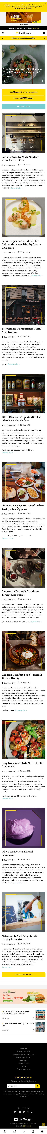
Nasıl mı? (35, 28)
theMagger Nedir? (23, 1051)
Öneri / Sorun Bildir (23, 1069)
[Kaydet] (33, 1018)
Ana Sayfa (23, 1049)
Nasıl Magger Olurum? (23, 1057)
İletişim (23, 1066)
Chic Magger (6, 1018)
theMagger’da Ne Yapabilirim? (23, 1054)
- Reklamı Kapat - (23, 25)
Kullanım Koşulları (23, 1063)
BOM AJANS (27, 1126)
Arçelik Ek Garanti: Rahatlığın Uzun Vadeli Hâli (18, 1025)
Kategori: (23, 98)
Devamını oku (16, 188)
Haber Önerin (24, 106)
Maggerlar (23, 1060)
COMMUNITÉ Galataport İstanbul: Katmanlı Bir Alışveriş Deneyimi (15, 1013)
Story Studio (5, 1030)
